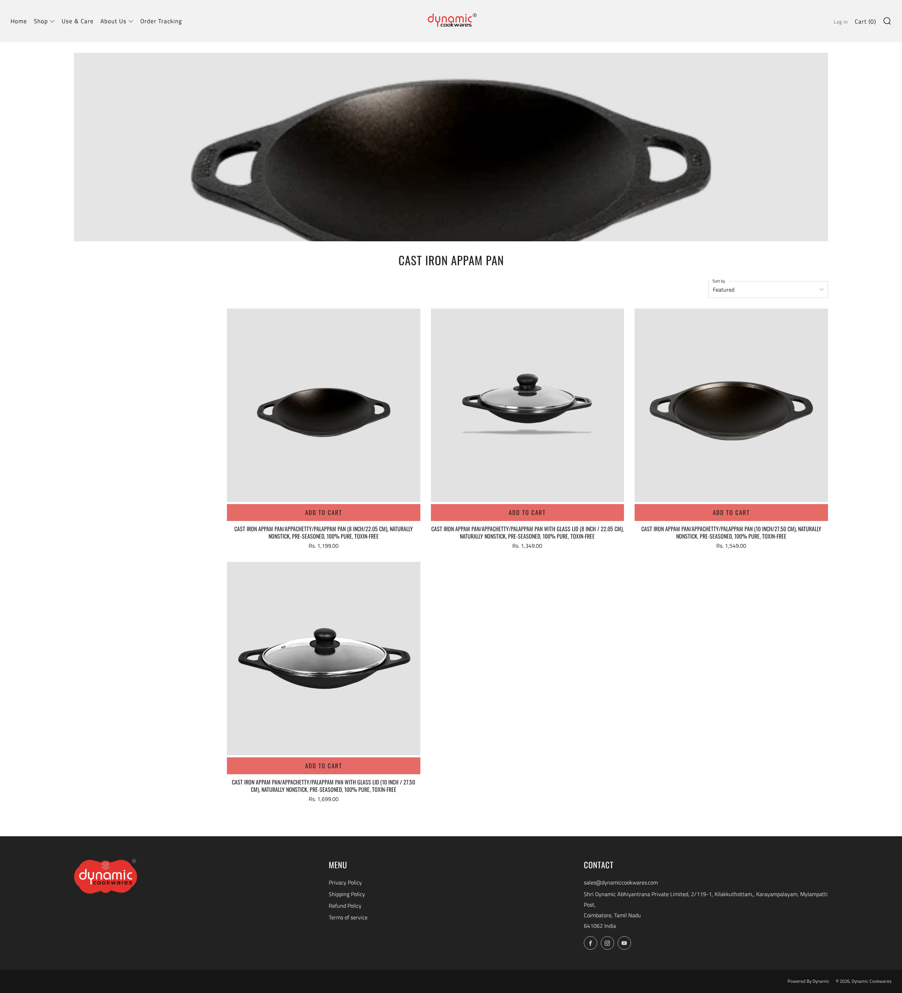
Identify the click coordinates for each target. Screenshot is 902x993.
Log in (841, 22)
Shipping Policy (347, 894)
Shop (41, 21)
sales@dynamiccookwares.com (621, 882)
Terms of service (348, 917)
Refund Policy (345, 905)
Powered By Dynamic (808, 981)
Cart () (865, 21)
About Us (113, 21)
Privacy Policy (345, 882)
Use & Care (78, 21)
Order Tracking (161, 21)
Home (19, 21)
